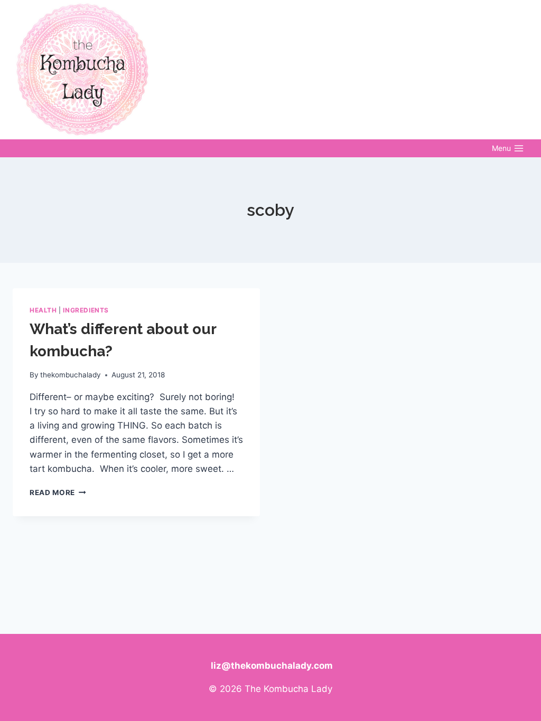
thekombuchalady (70, 375)
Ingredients (86, 310)
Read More (58, 492)
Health (43, 310)
